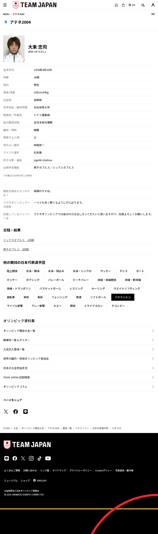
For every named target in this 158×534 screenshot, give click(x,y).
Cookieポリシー (103, 470)
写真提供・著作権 (124, 470)
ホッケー (12, 280)
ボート (140, 271)
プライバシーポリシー (80, 470)
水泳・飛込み (56, 271)
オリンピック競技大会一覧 (19, 331)
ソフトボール (98, 297)
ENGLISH (41, 480)
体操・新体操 (133, 280)
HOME (6, 428)
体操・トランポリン (19, 288)
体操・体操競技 (107, 280)
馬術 (40, 297)
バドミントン (82, 428)
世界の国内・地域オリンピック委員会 (26, 358)
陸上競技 (12, 271)
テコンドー (118, 306)
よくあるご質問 (12, 470)
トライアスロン (93, 306)
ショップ (25, 480)
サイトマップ (59, 470)
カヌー (57, 306)
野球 (73, 306)
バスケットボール (50, 288)
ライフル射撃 (15, 306)
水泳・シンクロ (82, 271)
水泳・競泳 (33, 271)
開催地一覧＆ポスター (16, 340)
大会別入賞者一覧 (14, 349)
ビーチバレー (81, 280)
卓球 (26, 297)
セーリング (98, 288)
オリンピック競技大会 (32, 428)
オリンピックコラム (15, 386)
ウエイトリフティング (127, 288)
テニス (124, 271)
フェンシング (59, 297)
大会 (15, 428)
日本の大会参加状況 (15, 368)
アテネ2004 (53, 428)
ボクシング (33, 280)
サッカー (105, 271)
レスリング (76, 288)
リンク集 (44, 470)
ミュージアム (10, 480)
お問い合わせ (30, 470)
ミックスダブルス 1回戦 (18, 240)
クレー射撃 (38, 306)
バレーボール (56, 280)
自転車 (11, 297)
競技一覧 (67, 428)
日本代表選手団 (100, 428)
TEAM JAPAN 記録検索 (16, 377)
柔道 (78, 297)
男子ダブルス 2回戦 (16, 249)
